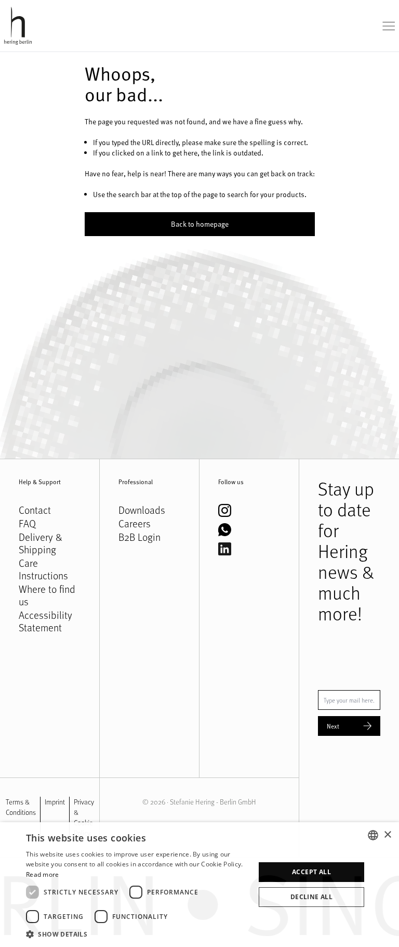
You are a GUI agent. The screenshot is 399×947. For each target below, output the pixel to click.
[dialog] (199, 884)
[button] (137, 934)
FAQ (27, 523)
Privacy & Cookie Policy (84, 817)
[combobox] (373, 835)
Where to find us (47, 595)
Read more (42, 874)
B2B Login (139, 537)
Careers (134, 523)
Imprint (55, 802)
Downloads (141, 510)
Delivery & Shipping (40, 543)
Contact (35, 510)
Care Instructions (43, 569)
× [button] (387, 835)
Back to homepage (200, 224)
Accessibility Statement (45, 621)
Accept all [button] (311, 871)
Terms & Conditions (21, 807)
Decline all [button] (311, 896)
